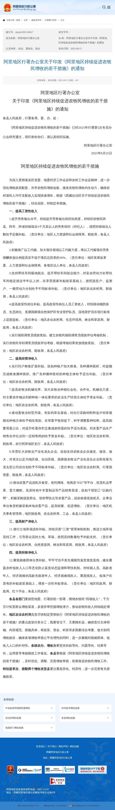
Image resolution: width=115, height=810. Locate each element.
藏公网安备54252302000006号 (85, 806)
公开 (26, 20)
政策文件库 (36, 20)
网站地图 (74, 746)
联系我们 (40, 746)
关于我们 (51, 746)
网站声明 (63, 746)
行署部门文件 (51, 20)
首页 (18, 20)
